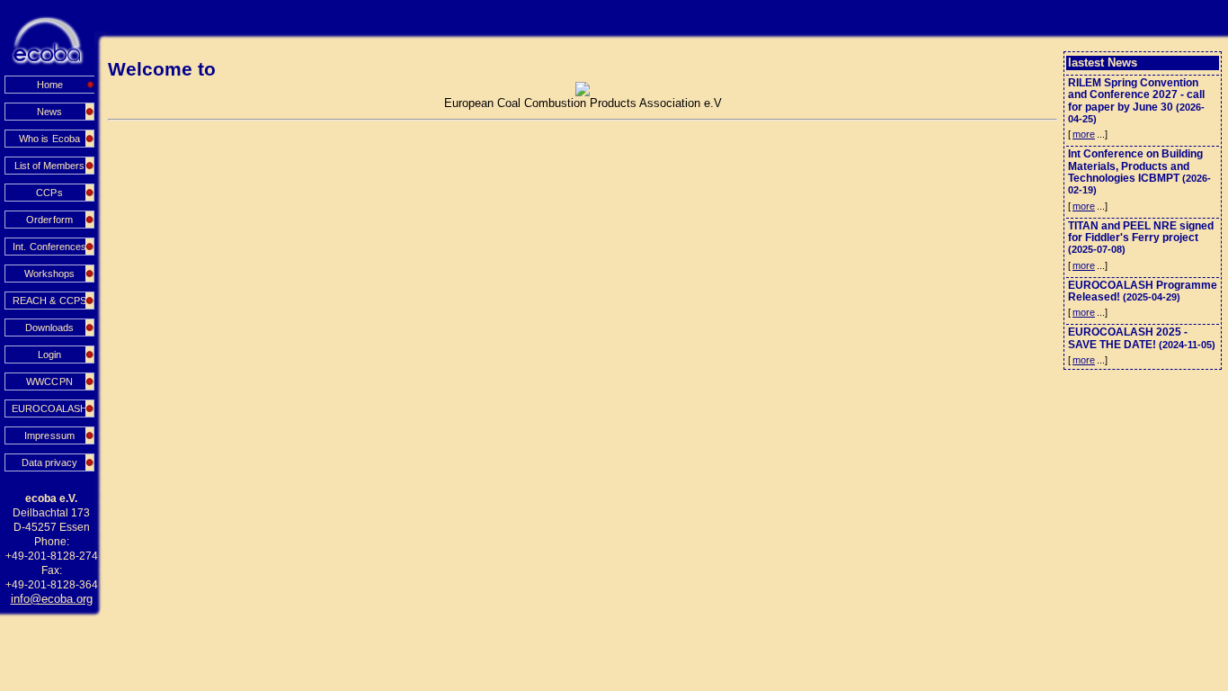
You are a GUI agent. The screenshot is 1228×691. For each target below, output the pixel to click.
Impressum (49, 435)
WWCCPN (49, 381)
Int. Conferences (49, 246)
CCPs (49, 192)
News (49, 111)
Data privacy (49, 462)
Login (49, 354)
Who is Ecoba (49, 138)
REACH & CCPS (49, 300)
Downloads (49, 327)
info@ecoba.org (52, 599)
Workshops (49, 273)
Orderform (49, 219)
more (1083, 134)
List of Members (49, 165)
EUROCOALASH (49, 408)
